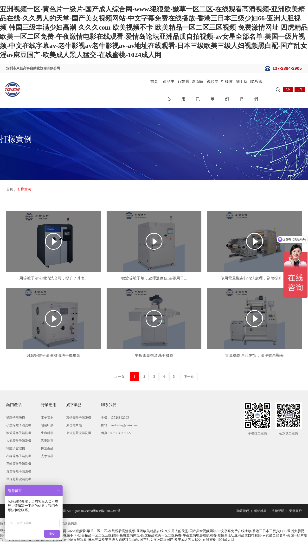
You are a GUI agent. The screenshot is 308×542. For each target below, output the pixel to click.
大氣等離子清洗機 (18, 440)
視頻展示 (212, 90)
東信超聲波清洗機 (78, 433)
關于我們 (241, 90)
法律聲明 (278, 511)
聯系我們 (256, 90)
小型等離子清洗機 (18, 425)
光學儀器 (47, 456)
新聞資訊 (198, 90)
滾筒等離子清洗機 (18, 433)
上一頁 (119, 376)
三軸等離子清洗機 (18, 463)
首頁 (154, 81)
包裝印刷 (47, 425)
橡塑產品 (47, 448)
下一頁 (189, 376)
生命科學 (47, 433)
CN (288, 89)
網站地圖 (260, 511)
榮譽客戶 (295, 511)
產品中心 (168, 90)
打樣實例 (227, 90)
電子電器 (47, 417)
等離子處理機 (15, 448)
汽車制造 (47, 440)
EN (299, 89)
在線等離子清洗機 (18, 456)
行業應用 (183, 90)
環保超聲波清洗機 (18, 479)
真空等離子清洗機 (18, 471)
